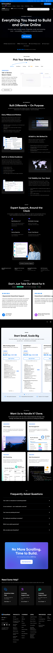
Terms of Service (33, 623)
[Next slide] (50, 322)
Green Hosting (24, 629)
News (23, 627)
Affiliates (23, 619)
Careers (23, 623)
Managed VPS (15, 619)
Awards (23, 637)
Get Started (48, 3)
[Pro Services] (29, 6)
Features (15, 641)
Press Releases (24, 633)
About (23, 616)
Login (42, 3)
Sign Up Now (11, 358)
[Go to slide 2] (26, 394)
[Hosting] (15, 6)
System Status (41, 621)
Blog (22, 621)
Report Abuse (33, 621)
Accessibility (32, 625)
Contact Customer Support (26, 263)
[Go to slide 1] (24, 394)
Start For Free (6, 89)
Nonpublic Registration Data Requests (33, 628)
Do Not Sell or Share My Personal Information (33, 635)
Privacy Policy (32, 619)
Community (24, 625)
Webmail (49, 620)
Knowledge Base (42, 619)
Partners (23, 631)
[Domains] (20, 6)
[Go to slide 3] (28, 394)
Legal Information (33, 616)
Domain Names (16, 639)
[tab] (12, 66)
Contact (40, 616)
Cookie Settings (33, 632)
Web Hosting (15, 631)
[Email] (23, 6)
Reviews (23, 635)
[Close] (52, 9)
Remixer (14, 616)
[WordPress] (11, 6)
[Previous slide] (47, 322)
